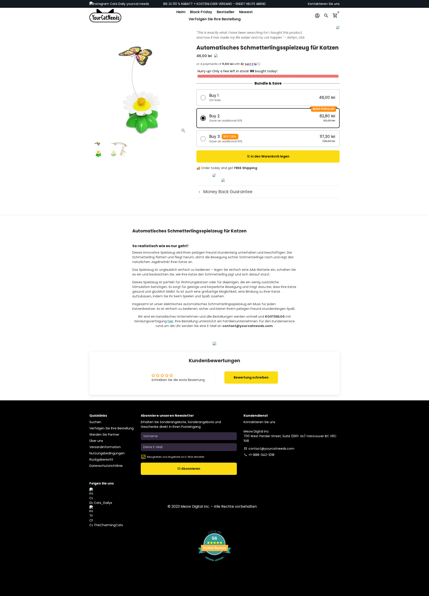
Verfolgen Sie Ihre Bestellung (215, 19)
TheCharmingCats (108, 525)
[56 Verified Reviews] (214, 563)
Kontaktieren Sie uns (324, 4)
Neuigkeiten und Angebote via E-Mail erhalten (175, 457)
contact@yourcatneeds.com (269, 448)
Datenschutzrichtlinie (106, 466)
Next (184, 87)
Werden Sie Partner (104, 434)
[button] (268, 65)
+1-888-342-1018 (259, 455)
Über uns (96, 441)
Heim (180, 11)
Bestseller (226, 11)
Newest (246, 11)
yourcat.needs (137, 4)
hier (170, 321)
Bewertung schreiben (251, 377)
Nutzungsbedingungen (107, 453)
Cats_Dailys (102, 503)
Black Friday (201, 11)
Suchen (95, 422)
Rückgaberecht (101, 459)
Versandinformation (105, 447)
